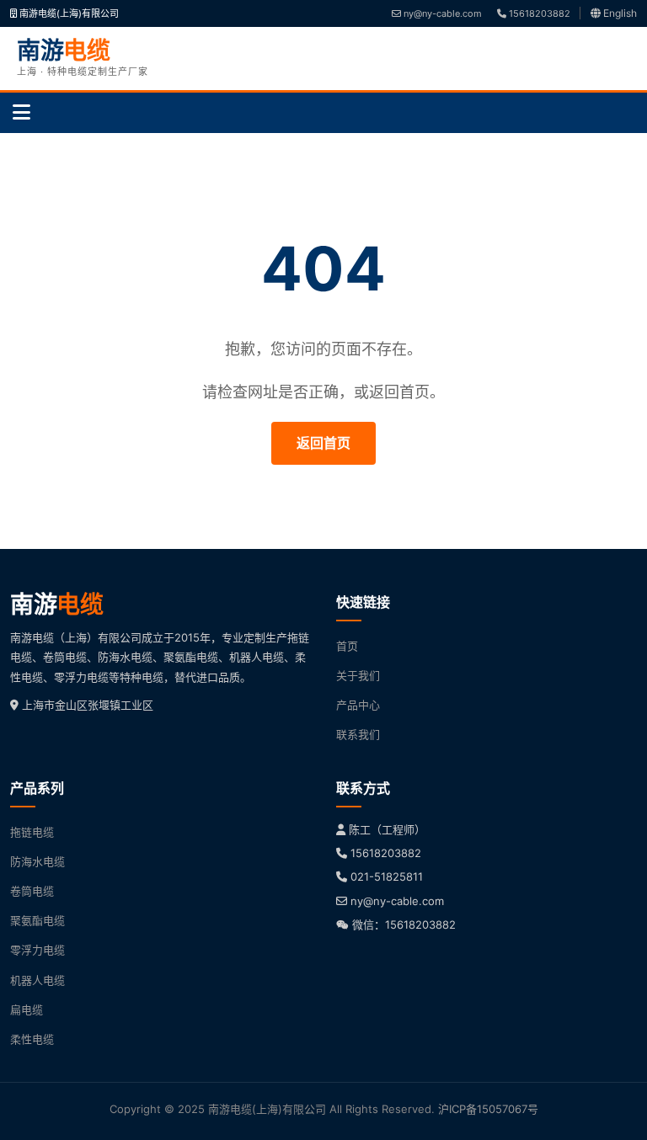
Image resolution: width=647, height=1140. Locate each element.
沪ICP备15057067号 (488, 1109)
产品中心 (358, 704)
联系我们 (358, 734)
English (619, 13)
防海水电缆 (37, 861)
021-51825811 (386, 876)
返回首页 (323, 442)
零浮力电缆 (37, 949)
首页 (347, 646)
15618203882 (538, 13)
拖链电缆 (32, 832)
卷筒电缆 (32, 891)
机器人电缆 (37, 980)
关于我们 (358, 675)
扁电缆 (26, 1009)
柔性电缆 (32, 1039)
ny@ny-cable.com (441, 13)
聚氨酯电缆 (37, 920)
